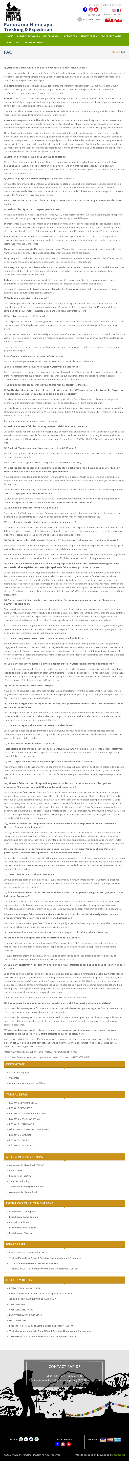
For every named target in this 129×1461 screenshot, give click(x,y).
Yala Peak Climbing (19, 1181)
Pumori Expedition (19, 1222)
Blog (9, 42)
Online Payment (33, 42)
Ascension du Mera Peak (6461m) (26, 1165)
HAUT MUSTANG (18, 1320)
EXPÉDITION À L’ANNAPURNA (24, 1288)
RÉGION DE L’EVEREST (20, 1108)
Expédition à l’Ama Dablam (23, 1216)
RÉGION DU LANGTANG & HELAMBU (28, 1113)
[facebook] (85, 9)
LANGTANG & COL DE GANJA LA (25, 1315)
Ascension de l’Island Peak (23, 1191)
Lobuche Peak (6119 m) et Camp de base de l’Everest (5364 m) (41, 1325)
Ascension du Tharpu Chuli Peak (26, 1186)
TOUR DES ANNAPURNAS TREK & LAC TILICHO (33, 1263)
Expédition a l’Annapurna (23, 1211)
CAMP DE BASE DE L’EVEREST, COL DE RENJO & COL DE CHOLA (41, 1293)
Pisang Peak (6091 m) (20, 1175)
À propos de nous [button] (27, 36)
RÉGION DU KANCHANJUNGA (24, 1118)
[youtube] (96, 9)
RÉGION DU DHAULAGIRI (22, 1124)
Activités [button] (69, 36)
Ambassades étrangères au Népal (27, 1083)
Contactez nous (111, 36)
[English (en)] (114, 9)
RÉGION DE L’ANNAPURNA (23, 1102)
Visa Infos (14, 1077)
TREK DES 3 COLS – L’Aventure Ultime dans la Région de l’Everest (43, 1268)
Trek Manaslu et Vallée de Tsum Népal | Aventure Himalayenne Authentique (50, 1331)
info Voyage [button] (87, 36)
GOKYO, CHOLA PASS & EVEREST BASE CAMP (32, 1298)
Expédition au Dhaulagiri (22, 1227)
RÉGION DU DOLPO (19, 1140)
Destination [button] (51, 36)
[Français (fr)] (119, 9)
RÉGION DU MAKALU (20, 1134)
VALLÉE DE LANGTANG (21, 1309)
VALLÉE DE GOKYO (18, 1304)
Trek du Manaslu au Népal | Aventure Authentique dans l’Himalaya (45, 1257)
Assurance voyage (19, 1072)
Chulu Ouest (15, 1170)
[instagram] (91, 9)
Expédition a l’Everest (21, 1232)
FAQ (18, 42)
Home (9, 36)
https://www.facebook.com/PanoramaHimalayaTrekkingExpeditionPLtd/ (40, 1051)
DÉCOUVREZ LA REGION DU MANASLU (29, 1129)
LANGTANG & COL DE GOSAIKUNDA (28, 1252)
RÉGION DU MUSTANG (21, 1145)
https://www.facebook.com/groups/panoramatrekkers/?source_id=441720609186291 (47, 1057)
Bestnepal (119, 1455)
